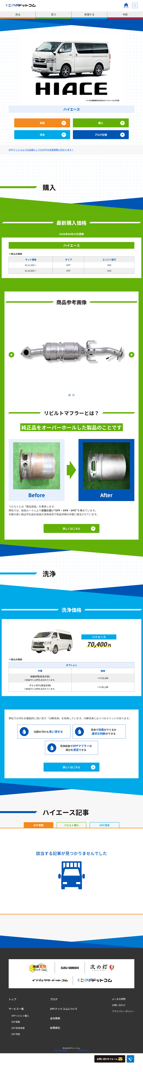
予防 (125, 14)
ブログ (54, 999)
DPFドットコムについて (64, 1008)
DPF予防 (15, 1034)
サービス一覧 (16, 1008)
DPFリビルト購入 (20, 1015)
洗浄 (42, 134)
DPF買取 (15, 1021)
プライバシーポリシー (123, 1011)
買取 (42, 123)
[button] (70, 395)
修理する (89, 14)
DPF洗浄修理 (18, 1028)
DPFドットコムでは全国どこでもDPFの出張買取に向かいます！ (41, 149)
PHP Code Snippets (61, 1050)
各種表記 (55, 1028)
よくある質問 (118, 999)
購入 (100, 123)
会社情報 (55, 1018)
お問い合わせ (118, 1005)
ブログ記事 (101, 134)
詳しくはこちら (71, 528)
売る (17, 14)
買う (53, 14)
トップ (12, 999)
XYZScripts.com (82, 1050)
